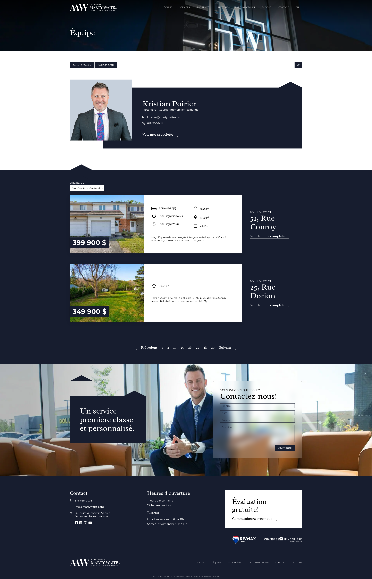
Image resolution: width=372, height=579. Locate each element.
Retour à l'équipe (82, 65)
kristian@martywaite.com (164, 117)
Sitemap (216, 576)
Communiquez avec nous (252, 518)
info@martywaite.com (89, 506)
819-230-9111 (107, 65)
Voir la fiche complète (267, 236)
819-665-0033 (83, 500)
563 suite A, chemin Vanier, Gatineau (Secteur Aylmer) (92, 515)
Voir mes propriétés (157, 134)
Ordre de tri (79, 182)
